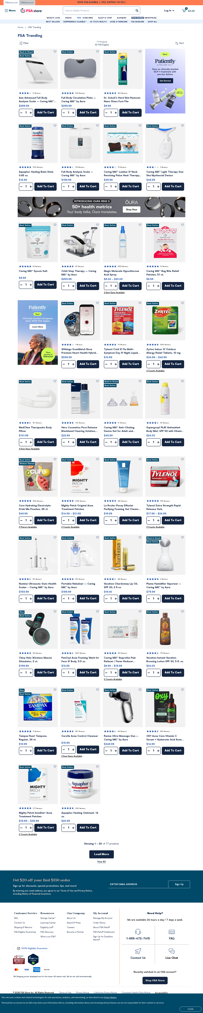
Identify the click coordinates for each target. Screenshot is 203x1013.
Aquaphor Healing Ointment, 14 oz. (79, 815)
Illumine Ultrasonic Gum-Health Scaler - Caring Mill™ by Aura (37, 585)
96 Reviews (37, 579)
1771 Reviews (37, 808)
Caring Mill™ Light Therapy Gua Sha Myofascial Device (164, 174)
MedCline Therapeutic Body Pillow (35, 429)
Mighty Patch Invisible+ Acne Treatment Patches (35, 815)
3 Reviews (164, 579)
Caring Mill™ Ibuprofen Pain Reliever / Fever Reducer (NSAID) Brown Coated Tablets (122, 660)
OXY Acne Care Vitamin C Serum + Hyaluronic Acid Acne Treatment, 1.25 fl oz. (164, 738)
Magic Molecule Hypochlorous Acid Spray (121, 273)
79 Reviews (122, 167)
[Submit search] (137, 10)
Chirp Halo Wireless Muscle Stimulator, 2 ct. (35, 660)
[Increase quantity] (31, 113)
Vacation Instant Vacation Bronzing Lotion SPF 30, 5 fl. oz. (165, 660)
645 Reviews (80, 93)
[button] (38, 69)
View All (101, 861)
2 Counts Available (155, 371)
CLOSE (190, 1009)
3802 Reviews (123, 266)
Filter (26, 43)
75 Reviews (122, 345)
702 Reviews (79, 167)
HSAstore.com (27, 2)
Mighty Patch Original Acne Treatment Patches (77, 507)
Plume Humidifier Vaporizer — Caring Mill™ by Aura (163, 585)
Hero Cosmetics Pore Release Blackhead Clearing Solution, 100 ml (79, 429)
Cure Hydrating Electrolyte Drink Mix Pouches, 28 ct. (35, 507)
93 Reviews (37, 266)
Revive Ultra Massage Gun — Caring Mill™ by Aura (121, 738)
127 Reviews (79, 266)
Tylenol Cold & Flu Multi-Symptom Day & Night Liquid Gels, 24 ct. (121, 351)
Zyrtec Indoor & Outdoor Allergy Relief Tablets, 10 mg (163, 351)
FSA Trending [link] (34, 27)
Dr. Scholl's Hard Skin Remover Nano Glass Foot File (122, 100)
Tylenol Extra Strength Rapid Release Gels (163, 507)
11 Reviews (37, 731)
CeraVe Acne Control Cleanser (79, 736)
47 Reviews (122, 423)
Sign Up (179, 884)
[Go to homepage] (31, 10)
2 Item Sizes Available (114, 292)
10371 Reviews (80, 653)
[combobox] (101, 10)
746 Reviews (80, 423)
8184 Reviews (165, 345)
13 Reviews (164, 266)
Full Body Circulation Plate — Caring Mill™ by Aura (78, 100)
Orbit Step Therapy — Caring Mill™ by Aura (78, 273)
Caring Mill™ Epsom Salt (33, 271)
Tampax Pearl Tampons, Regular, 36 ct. (33, 738)
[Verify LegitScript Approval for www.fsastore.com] (33, 959)
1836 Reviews (38, 501)
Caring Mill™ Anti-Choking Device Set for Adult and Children (119, 429)
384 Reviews (122, 93)
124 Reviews (122, 731)
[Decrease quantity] (21, 113)
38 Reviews (164, 423)
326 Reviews (122, 501)
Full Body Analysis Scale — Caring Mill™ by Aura (77, 174)
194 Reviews (37, 653)
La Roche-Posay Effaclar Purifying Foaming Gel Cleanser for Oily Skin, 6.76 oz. (122, 507)
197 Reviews (37, 423)
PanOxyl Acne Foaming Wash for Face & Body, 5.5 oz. (80, 660)
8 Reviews (37, 93)
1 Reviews (78, 345)
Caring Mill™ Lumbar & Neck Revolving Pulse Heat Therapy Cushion (121, 174)
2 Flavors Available (28, 527)
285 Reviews (165, 731)
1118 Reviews (165, 501)
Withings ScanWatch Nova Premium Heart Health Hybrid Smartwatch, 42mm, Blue (78, 351)
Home (20, 27)
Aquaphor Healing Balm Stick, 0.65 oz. (36, 174)
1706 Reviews (38, 167)
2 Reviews (164, 167)
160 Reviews (122, 653)
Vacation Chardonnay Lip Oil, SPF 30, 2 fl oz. (121, 585)
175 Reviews (164, 653)
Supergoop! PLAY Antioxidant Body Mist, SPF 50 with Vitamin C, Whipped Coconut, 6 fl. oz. (164, 429)
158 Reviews (80, 579)
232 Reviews (122, 579)
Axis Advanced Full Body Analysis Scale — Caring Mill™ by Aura (36, 100)
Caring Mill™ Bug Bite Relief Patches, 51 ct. (162, 273)
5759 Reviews (80, 501)
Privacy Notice (110, 997)
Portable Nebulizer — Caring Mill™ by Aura (78, 585)
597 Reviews (80, 731)
